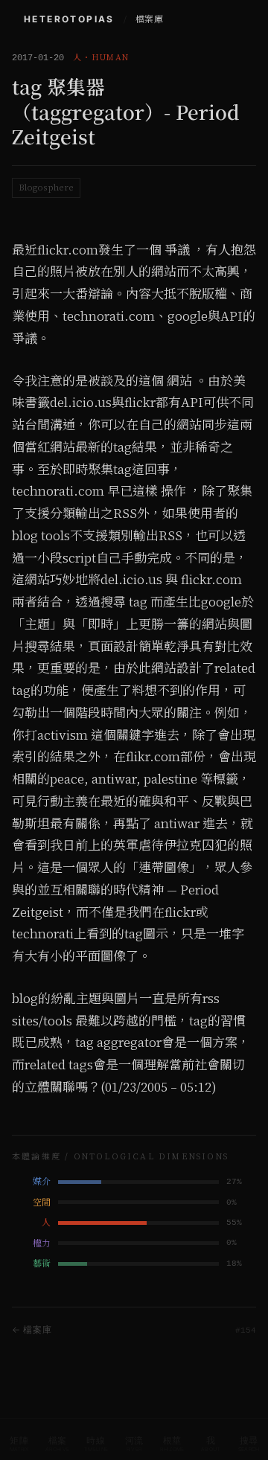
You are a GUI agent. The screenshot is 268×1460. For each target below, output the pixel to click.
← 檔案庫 (32, 1329)
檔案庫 (149, 19)
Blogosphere (46, 187)
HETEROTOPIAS (69, 19)
